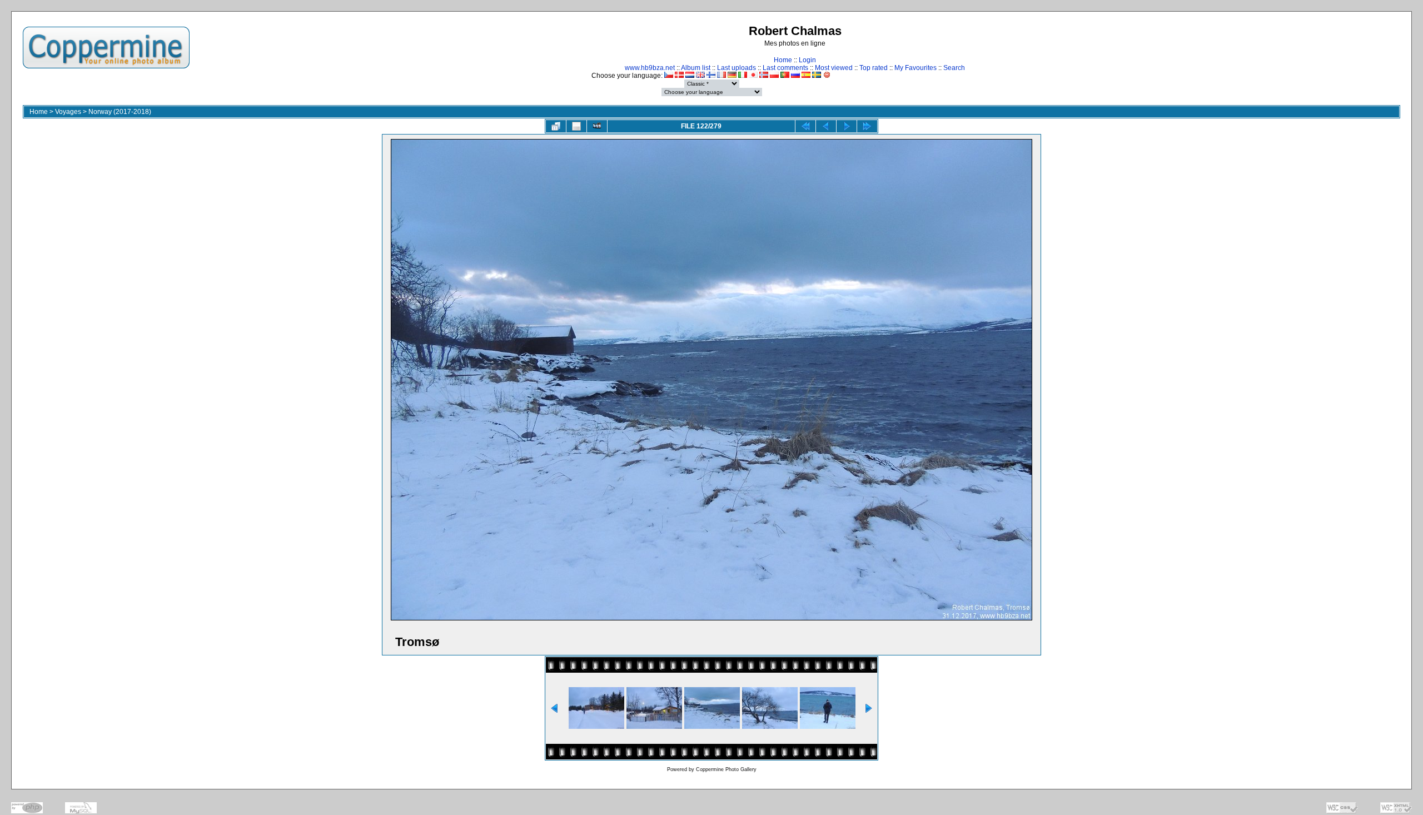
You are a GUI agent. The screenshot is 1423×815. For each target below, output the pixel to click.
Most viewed (834, 68)
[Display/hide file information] (576, 126)
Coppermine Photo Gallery (726, 769)
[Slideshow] (597, 126)
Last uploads (736, 68)
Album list (695, 68)
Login (807, 60)
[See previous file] (826, 126)
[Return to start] (805, 126)
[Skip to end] (867, 126)
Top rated (873, 68)
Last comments (785, 68)
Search (954, 68)
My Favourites (915, 68)
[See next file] (847, 126)
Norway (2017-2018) (119, 112)
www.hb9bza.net (650, 68)
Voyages (68, 112)
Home (783, 60)
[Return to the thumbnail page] (556, 126)
